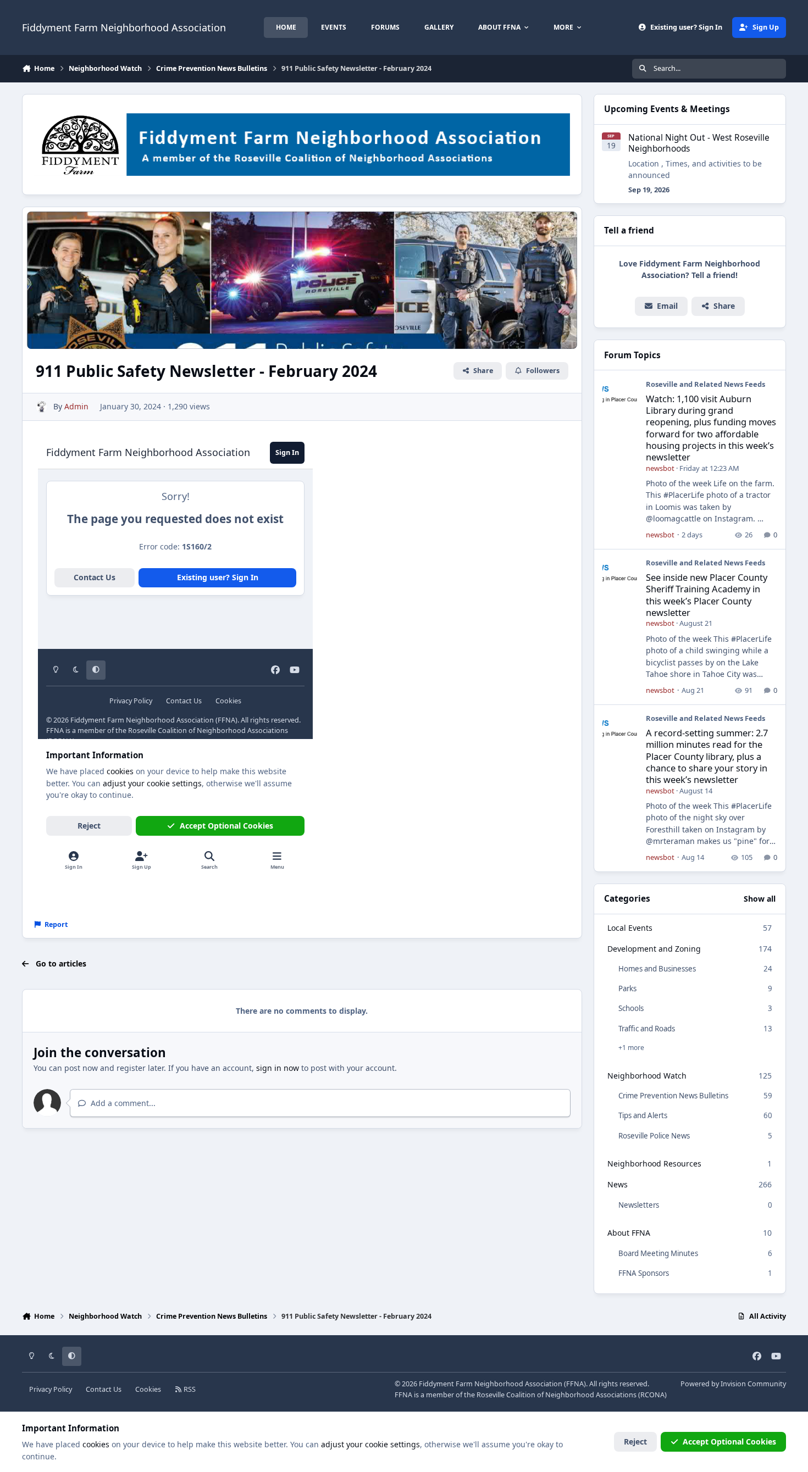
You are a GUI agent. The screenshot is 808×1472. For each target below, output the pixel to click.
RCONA (652, 1394)
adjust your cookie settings (370, 1444)
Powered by (733, 1383)
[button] (718, 306)
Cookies (148, 1389)
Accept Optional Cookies (729, 1441)
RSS (189, 1389)
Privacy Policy (50, 1389)
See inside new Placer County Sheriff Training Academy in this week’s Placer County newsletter (706, 595)
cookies (95, 1444)
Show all (760, 898)
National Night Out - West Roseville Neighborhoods (699, 143)
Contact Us (103, 1389)
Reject (635, 1441)
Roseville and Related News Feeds (705, 384)
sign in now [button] (277, 1068)
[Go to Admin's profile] (41, 407)
